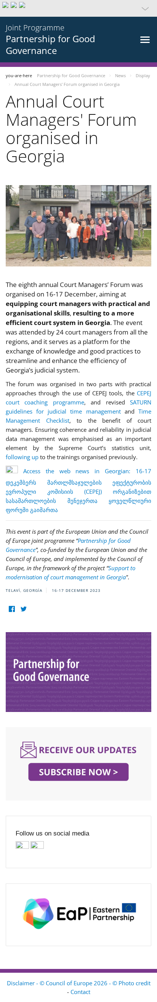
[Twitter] (23, 609)
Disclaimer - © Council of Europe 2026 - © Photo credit (79, 983)
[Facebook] (12, 609)
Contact (80, 992)
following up (22, 457)
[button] (78, 8)
